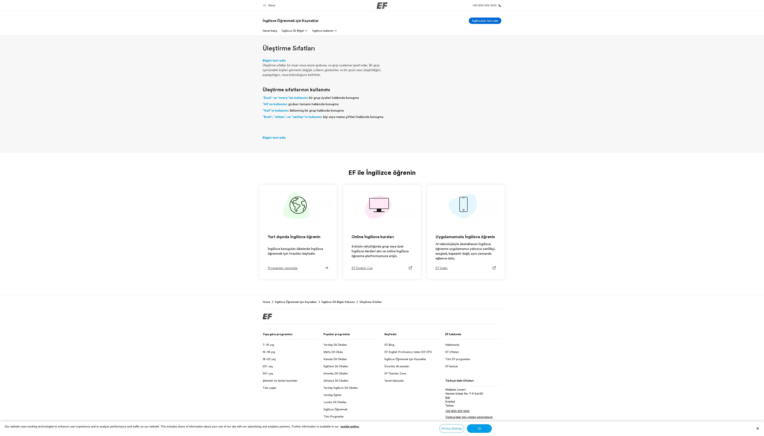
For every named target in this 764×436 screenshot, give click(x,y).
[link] (291, 20)
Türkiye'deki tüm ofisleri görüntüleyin (469, 417)
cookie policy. (349, 426)
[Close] (757, 428)
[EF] (382, 5)
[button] (270, 5)
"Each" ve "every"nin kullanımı (285, 98)
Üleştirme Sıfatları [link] (371, 301)
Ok (479, 428)
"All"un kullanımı (275, 104)
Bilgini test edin (274, 137)
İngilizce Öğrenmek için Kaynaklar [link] (296, 301)
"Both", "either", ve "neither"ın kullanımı (292, 117)
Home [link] (266, 301)
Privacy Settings (451, 428)
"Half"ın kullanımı (275, 110)
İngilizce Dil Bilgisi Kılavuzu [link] (338, 301)
